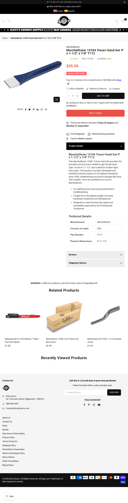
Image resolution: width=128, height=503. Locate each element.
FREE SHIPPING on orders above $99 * (64, 6)
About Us (6, 418)
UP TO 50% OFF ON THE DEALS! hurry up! (64, 2)
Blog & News (8, 465)
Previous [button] (5, 325)
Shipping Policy (9, 445)
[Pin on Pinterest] (34, 109)
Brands (5, 429)
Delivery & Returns (98, 88)
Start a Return (8, 457)
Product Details (76, 146)
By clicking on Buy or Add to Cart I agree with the (94, 104)
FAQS (4, 426)
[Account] (117, 21)
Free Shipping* (78, 134)
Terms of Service (9, 441)
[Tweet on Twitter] (29, 109)
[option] (33, 74)
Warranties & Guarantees (13, 449)
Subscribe (114, 392)
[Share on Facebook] (25, 109)
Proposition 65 (90, 283)
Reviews (73, 254)
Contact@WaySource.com (17, 408)
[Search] (9, 21)
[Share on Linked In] (38, 109)
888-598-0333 (12, 403)
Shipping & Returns (78, 263)
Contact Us (7, 421)
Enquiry (116, 88)
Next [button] (123, 325)
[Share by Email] (46, 109)
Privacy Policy (8, 437)
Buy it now (95, 113)
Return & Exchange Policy (13, 453)
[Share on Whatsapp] (42, 109)
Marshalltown (73, 47)
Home (4, 38)
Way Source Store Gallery (13, 433)
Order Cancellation (10, 461)
